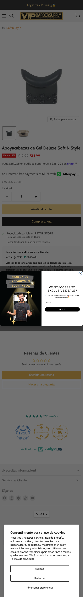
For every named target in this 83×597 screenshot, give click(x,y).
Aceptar (39, 568)
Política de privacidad (22, 558)
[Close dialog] (80, 273)
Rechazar (39, 578)
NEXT (62, 309)
